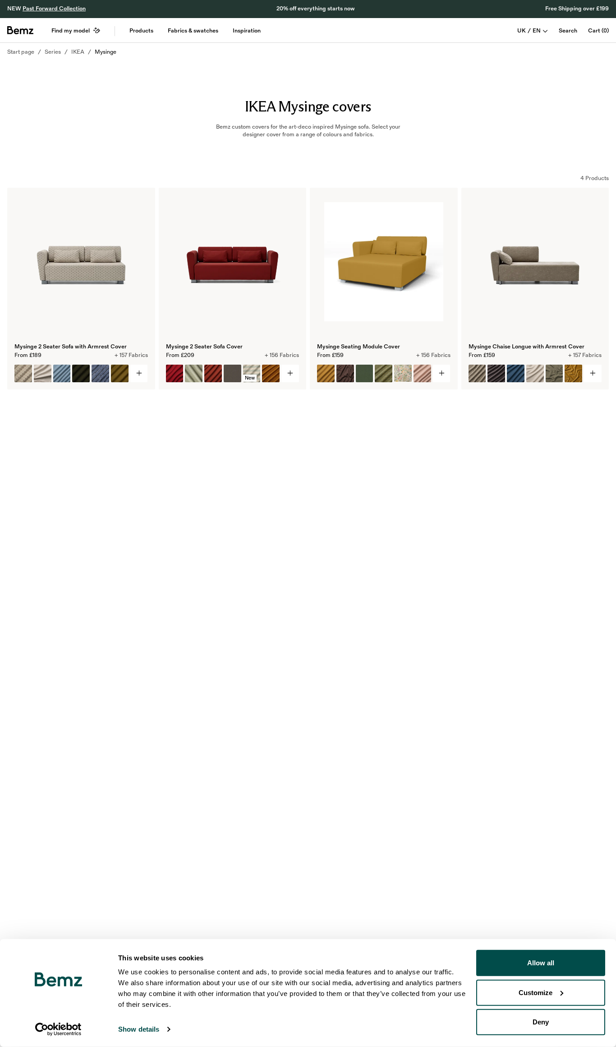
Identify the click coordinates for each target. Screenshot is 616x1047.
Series (53, 52)
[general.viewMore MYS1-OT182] (290, 373)
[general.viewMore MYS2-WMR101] (139, 373)
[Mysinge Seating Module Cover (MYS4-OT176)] (326, 373)
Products (141, 30)
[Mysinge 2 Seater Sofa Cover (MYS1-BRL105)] (232, 373)
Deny (541, 1022)
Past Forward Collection (54, 8)
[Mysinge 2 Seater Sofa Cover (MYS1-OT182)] (175, 373)
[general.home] (20, 30)
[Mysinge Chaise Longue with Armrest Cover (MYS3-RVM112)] (573, 373)
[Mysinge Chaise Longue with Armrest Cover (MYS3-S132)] (535, 373)
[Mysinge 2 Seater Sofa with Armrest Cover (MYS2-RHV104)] (100, 373)
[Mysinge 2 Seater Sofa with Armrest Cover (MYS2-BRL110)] (120, 373)
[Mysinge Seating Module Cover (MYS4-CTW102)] (345, 373)
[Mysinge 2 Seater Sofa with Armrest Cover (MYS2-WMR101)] (23, 373)
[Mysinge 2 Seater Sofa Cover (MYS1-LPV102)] (271, 373)
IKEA (77, 52)
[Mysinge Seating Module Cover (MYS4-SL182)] (422, 373)
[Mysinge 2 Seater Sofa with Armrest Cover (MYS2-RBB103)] (81, 373)
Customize (535, 992)
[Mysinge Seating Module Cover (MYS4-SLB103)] (403, 373)
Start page (20, 52)
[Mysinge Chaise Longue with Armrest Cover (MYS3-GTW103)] (554, 373)
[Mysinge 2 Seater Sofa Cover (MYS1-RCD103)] (193, 373)
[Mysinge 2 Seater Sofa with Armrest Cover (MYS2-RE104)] (42, 373)
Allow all (540, 963)
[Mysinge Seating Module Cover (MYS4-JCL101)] (383, 373)
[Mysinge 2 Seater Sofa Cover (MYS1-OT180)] (213, 373)
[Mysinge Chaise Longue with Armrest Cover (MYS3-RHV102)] (477, 373)
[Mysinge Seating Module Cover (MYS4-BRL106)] (364, 373)
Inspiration (247, 30)
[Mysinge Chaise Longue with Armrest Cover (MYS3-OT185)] (515, 373)
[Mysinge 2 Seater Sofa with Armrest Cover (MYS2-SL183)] (62, 373)
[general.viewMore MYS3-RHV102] (593, 373)
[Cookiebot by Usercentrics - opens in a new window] (58, 1029)
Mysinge (105, 52)
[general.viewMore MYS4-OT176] (442, 373)
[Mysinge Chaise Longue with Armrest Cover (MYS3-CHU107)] (496, 373)
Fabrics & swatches (193, 30)
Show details (138, 1029)
